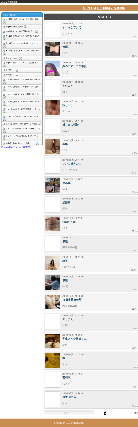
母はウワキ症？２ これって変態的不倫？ (22, 62)
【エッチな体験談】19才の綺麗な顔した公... (23, 94)
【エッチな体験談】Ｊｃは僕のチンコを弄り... (23, 86)
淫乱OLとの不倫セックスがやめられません (22, 116)
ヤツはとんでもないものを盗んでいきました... (23, 36)
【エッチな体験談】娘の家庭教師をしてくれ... (23, 109)
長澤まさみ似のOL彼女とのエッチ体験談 (21, 123)
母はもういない (12, 58)
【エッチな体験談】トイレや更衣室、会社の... (23, 79)
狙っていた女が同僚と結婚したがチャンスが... (23, 128)
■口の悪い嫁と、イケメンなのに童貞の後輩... (23, 50)
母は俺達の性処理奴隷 (14, 26)
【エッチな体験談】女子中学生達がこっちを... (23, 101)
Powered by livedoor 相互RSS (16, 147)
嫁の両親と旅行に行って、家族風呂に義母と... (23, 19)
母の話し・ (10, 70)
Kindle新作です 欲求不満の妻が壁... (20, 31)
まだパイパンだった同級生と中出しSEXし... (23, 135)
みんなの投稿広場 (9, 1)
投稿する (105, 16)
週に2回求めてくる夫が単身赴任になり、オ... (23, 43)
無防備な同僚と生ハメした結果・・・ (20, 143)
